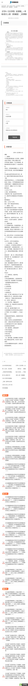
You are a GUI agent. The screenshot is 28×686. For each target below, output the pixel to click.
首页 (8, 6)
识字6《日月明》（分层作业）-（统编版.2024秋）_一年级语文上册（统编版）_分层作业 (21, 372)
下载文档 (14, 137)
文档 (11, 6)
